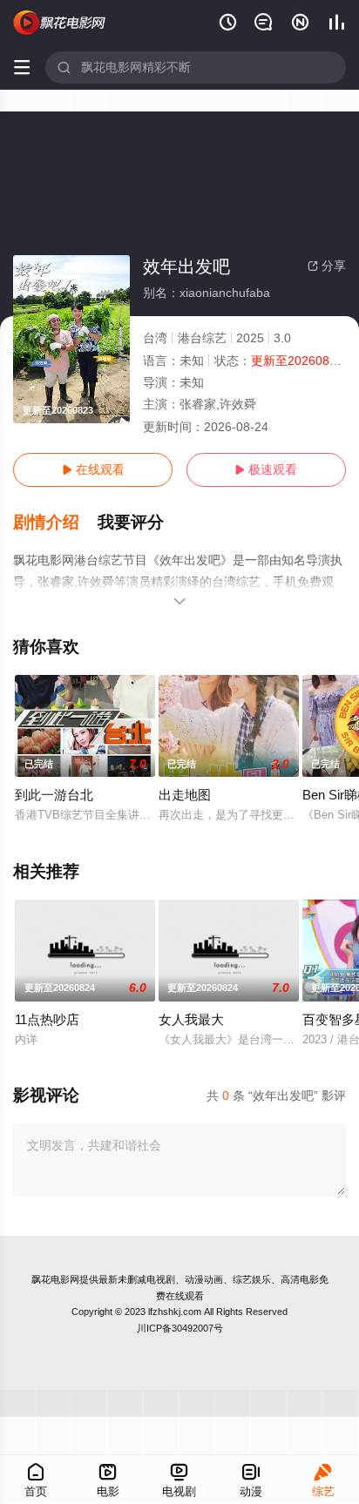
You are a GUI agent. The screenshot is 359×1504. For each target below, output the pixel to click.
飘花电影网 (55, 1279)
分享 (327, 266)
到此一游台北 (54, 794)
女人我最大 (191, 1019)
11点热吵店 (47, 1019)
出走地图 (185, 794)
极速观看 (265, 469)
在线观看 (93, 469)
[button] (55, 522)
